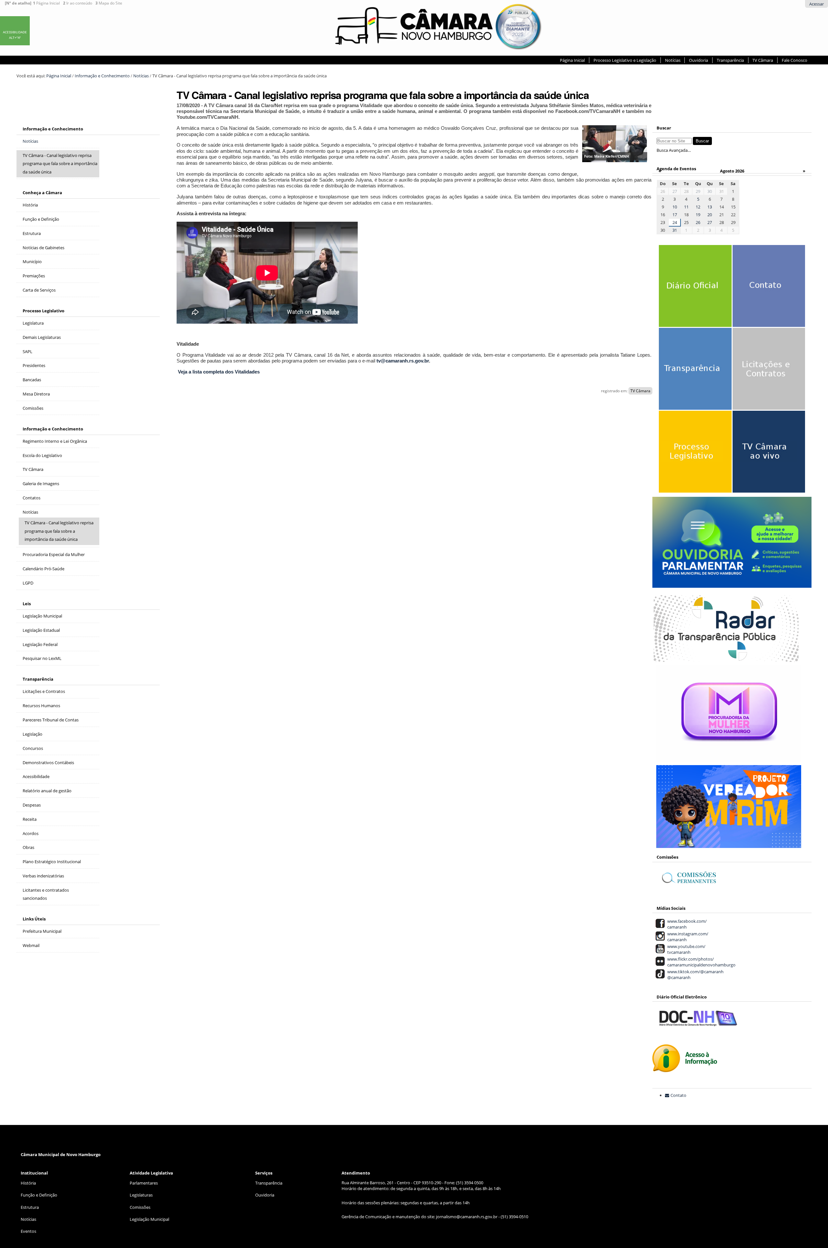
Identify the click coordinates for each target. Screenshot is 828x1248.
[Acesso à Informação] (684, 1069)
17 (674, 214)
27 (674, 191)
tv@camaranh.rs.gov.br (402, 360)
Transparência (730, 60)
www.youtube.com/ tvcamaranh (685, 949)
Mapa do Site (108, 3)
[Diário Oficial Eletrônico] (693, 292)
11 (686, 207)
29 (698, 191)
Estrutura (30, 1207)
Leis (27, 604)
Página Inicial (46, 3)
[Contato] (767, 292)
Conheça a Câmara (42, 192)
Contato (678, 1095)
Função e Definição (39, 1195)
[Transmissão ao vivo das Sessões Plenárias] (767, 458)
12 (698, 207)
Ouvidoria (698, 60)
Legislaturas (141, 1195)
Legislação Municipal (149, 1219)
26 (698, 222)
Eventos (28, 1231)
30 (709, 191)
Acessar (816, 4)
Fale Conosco (794, 60)
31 (674, 230)
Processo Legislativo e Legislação (625, 60)
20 (709, 214)
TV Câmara (762, 60)
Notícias (673, 60)
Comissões (140, 1207)
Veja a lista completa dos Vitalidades (219, 371)
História (28, 1183)
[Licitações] (767, 375)
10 (674, 207)
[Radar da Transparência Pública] (726, 658)
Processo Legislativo (43, 311)
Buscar (664, 128)
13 (709, 207)
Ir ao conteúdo (77, 3)
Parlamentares (144, 1183)
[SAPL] (693, 458)
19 (698, 214)
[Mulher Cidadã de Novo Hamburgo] (728, 758)
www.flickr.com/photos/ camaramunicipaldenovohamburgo (700, 962)
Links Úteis (34, 919)
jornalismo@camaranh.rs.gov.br (466, 1217)
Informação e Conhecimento (102, 76)
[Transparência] (693, 375)
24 (674, 222)
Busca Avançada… (674, 150)
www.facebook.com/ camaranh (686, 924)
